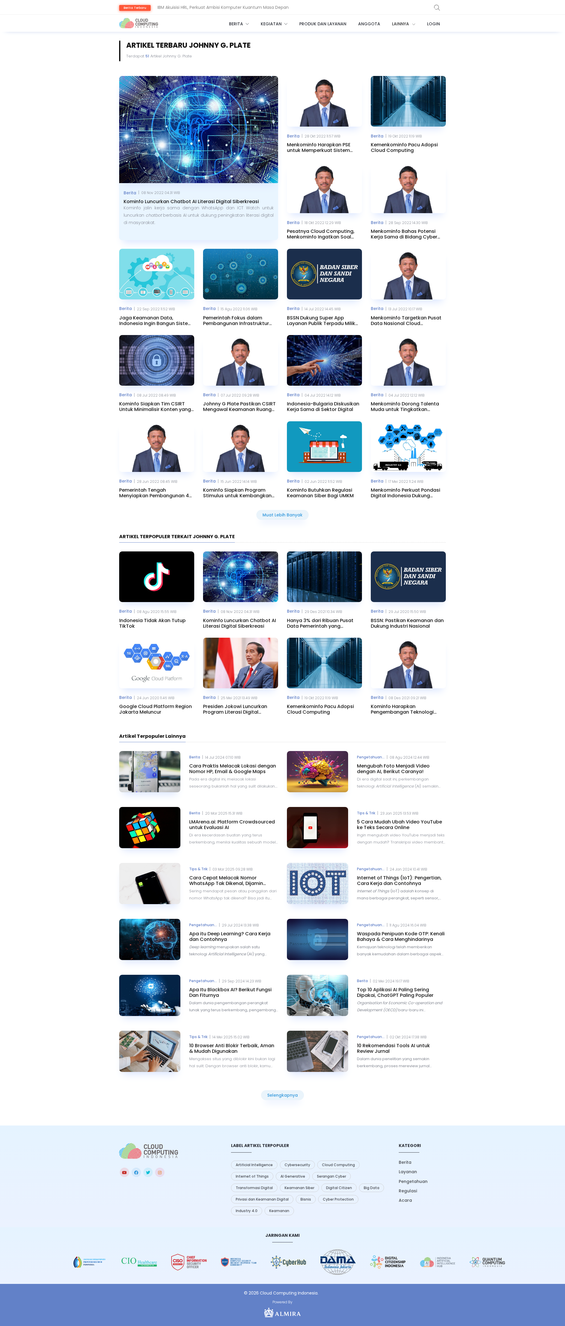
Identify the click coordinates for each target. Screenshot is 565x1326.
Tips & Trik (366, 813)
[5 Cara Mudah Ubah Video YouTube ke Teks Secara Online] (317, 827)
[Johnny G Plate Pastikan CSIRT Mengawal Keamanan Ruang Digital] (240, 360)
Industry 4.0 (246, 1210)
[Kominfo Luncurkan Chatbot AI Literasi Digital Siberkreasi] (198, 129)
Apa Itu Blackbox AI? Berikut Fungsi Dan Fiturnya (230, 992)
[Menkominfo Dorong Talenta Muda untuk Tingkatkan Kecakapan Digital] (408, 360)
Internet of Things (252, 1176)
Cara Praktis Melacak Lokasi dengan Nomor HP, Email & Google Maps (232, 768)
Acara (405, 1200)
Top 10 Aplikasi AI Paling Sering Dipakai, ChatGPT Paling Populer (395, 992)
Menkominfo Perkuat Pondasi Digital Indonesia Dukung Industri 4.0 (405, 492)
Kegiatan (272, 24)
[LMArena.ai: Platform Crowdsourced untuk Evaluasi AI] (149, 827)
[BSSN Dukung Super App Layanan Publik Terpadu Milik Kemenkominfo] (324, 274)
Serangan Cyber (331, 1176)
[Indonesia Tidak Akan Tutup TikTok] (156, 576)
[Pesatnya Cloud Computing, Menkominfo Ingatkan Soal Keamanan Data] (324, 188)
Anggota (369, 24)
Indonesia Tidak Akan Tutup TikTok (152, 623)
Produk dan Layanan (322, 24)
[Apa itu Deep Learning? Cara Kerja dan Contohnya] (149, 939)
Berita (236, 24)
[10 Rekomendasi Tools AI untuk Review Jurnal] (317, 1051)
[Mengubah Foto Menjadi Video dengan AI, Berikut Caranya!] (317, 771)
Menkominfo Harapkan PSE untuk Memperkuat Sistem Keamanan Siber (318, 147)
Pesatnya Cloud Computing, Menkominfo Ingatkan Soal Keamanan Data (321, 234)
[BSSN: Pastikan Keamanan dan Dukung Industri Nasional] (408, 576)
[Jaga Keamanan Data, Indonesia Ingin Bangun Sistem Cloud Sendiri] (156, 274)
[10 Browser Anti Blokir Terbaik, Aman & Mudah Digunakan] (149, 1051)
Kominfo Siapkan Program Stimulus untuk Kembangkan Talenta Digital (237, 492)
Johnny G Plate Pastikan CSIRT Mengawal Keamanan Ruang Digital (239, 406)
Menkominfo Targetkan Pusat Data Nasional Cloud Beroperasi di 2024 (406, 320)
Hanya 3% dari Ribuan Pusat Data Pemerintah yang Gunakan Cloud (320, 623)
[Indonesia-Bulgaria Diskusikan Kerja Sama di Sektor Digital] (324, 360)
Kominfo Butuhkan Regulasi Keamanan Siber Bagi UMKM (320, 492)
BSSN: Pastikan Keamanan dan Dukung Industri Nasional (407, 623)
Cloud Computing (338, 1164)
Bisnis (305, 1199)
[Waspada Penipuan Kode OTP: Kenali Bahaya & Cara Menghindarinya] (317, 939)
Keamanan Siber (299, 1187)
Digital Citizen (339, 1187)
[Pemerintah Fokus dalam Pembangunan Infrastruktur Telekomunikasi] (240, 274)
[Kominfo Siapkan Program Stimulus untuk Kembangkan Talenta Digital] (240, 446)
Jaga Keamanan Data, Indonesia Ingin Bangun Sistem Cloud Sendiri (155, 320)
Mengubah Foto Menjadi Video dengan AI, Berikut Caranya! (393, 768)
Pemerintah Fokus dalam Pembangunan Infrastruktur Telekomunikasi (236, 320)
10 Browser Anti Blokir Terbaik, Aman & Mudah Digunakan (231, 1048)
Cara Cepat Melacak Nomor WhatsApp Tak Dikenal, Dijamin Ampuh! (226, 880)
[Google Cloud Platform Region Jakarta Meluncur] (156, 663)
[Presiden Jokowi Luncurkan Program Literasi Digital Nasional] (240, 663)
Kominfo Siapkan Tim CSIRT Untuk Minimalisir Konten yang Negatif (155, 406)
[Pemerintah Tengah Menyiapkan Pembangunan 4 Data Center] (156, 446)
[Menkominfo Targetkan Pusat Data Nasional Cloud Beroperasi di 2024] (408, 274)
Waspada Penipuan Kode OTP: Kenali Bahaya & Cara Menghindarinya (401, 936)
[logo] (148, 1151)
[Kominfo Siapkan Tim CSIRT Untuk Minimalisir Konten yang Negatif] (156, 360)
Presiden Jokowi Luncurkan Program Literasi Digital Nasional (235, 709)
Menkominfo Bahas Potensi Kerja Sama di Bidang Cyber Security (404, 234)
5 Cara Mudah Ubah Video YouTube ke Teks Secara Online (399, 824)
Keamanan (279, 1210)
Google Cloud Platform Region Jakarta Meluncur (155, 709)
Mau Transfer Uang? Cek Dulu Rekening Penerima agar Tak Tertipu (225, 7)
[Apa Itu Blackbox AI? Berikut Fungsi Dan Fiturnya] (149, 995)
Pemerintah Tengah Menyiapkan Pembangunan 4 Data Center (154, 492)
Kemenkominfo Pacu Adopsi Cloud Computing (404, 147)
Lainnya (401, 24)
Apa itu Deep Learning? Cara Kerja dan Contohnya (229, 936)
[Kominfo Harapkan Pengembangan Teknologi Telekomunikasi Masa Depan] (408, 663)
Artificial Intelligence (254, 1164)
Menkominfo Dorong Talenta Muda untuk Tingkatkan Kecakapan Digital (405, 406)
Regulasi (408, 1191)
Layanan (408, 1172)
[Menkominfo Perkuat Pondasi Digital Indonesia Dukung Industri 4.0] (408, 446)
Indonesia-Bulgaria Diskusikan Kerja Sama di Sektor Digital (323, 406)
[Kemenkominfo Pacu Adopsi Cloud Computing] (408, 101)
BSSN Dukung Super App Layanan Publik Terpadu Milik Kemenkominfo (321, 320)
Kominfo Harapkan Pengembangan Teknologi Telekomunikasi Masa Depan (405, 709)
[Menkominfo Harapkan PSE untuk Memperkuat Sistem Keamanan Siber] (324, 101)
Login (433, 24)
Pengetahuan (413, 1181)
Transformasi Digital (254, 1187)
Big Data (371, 1187)
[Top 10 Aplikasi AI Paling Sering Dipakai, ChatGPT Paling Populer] (317, 995)
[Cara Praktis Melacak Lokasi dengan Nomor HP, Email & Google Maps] (149, 771)
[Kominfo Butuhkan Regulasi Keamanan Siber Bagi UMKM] (324, 446)
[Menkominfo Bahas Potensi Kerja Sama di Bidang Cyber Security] (408, 188)
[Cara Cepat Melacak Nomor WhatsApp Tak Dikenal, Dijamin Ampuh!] (149, 883)
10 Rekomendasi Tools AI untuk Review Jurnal (393, 1048)
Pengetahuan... (371, 757)
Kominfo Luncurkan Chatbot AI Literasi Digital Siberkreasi (191, 201)
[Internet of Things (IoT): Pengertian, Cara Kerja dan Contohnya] (317, 883)
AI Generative (292, 1176)
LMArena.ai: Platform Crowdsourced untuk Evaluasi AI (232, 824)
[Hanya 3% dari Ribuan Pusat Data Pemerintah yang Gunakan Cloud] (324, 576)
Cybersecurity (297, 1164)
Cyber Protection (338, 1199)
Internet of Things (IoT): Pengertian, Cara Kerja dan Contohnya (399, 880)
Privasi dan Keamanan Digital (262, 1199)
